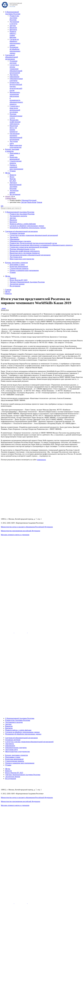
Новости (13, 175)
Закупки (13, 26)
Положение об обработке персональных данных (15, 50)
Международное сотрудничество (16, 146)
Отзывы (13, 171)
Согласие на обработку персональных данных (15, 42)
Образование (14, 77)
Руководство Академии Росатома (14, 18)
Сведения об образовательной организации (11, 57)
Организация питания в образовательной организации (16, 136)
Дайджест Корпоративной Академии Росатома (15, 185)
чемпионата (41, 460)
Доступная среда (14, 142)
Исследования (15, 194)
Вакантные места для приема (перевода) (14, 129)
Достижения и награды (14, 23)
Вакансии (13, 27)
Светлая (24, 202)
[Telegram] (34, 632)
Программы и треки (17, 264)
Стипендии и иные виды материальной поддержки (15, 109)
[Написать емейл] (42, 619)
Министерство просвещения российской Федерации (20, 531)
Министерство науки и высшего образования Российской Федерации (27, 527)
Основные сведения (13, 62)
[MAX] (42, 715)
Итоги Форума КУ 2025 (13, 179)
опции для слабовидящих (10, 197)
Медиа (7, 173)
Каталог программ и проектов (12, 150)
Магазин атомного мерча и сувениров (15, 535)
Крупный (32, 200)
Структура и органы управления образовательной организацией (16, 69)
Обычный (25, 200)
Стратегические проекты (16, 162)
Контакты (13, 29)
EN (2, 206)
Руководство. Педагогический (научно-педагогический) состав (16, 86)
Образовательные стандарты (16, 79)
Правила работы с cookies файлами (13, 34)
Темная (39, 202)
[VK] (21, 632)
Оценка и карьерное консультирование (16, 167)
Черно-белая (31, 202)
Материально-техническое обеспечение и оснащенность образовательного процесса (41, 245)
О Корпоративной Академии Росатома (12, 13)
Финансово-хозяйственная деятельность (15, 122)
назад (3, 308)
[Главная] (12, 8)
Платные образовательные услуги (16, 116)
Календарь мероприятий (15, 158)
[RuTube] (7, 632)
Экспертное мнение (14, 191)
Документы (14, 75)
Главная (8, 290)
